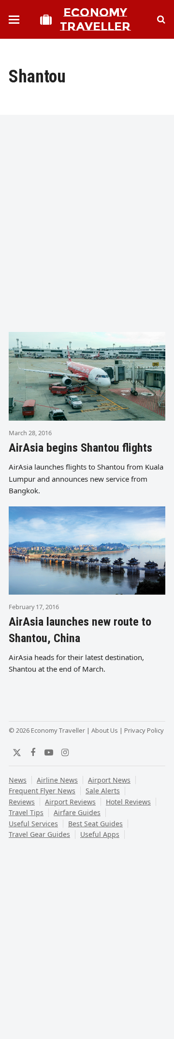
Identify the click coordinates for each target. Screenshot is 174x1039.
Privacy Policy (144, 730)
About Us (104, 730)
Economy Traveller (95, 19)
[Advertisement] (87, 228)
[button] (14, 20)
